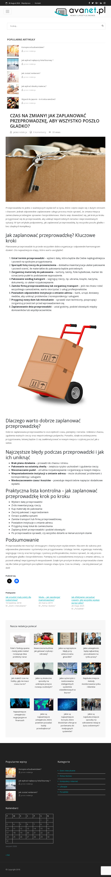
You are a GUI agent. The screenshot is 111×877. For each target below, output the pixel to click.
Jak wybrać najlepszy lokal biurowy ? (37, 60)
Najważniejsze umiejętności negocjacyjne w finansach (20, 716)
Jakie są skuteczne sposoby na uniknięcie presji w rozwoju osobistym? (43, 682)
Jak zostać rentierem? (31, 73)
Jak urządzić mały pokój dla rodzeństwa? (18, 598)
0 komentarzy (39, 132)
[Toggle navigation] (7, 11)
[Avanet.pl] (80, 11)
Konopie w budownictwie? (33, 47)
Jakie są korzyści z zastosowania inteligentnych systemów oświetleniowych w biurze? (67, 685)
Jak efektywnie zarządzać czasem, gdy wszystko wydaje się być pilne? (85, 600)
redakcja (32, 51)
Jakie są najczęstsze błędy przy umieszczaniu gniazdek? (67, 652)
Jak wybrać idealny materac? (34, 86)
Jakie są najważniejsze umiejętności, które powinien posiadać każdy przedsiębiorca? (43, 721)
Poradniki (64, 792)
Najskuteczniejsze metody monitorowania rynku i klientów (91, 682)
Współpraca (25, 3)
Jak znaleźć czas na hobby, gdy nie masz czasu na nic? (20, 681)
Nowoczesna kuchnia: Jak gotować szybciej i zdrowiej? (43, 651)
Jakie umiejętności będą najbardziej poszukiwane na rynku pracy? (91, 652)
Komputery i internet (69, 781)
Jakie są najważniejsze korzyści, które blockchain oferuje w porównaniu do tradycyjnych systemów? (67, 723)
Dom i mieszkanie (67, 770)
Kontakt (38, 3)
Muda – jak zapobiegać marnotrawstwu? (49, 598)
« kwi (8, 855)
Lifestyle (63, 786)
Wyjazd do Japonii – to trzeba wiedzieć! (39, 99)
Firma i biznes (66, 776)
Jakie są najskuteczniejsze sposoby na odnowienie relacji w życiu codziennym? (91, 720)
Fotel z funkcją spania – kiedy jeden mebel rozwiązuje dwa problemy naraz (19, 652)
